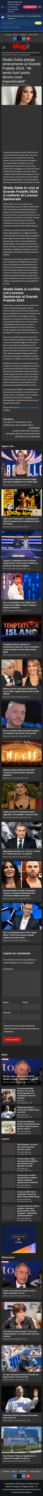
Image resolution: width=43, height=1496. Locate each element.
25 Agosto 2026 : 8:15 (25, 1133)
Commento (8, 969)
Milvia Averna (8, 778)
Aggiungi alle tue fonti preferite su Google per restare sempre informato (14, 7)
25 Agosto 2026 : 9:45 (25, 1154)
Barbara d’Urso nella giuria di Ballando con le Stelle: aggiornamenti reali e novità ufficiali (21, 691)
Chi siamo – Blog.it (11, 35)
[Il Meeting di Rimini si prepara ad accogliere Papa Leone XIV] (8, 1112)
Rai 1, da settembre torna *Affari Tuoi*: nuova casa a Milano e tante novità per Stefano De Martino (19, 605)
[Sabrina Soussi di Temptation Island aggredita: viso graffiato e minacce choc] (21, 796)
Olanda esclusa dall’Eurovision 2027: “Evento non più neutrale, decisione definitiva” (19, 772)
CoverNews (16, 1492)
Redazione (23, 35)
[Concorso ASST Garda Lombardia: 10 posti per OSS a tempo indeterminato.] (8, 1196)
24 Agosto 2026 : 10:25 (24, 898)
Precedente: (18, 422)
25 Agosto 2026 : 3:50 (25, 1187)
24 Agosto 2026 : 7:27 (24, 940)
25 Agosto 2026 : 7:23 (24, 568)
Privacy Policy (33, 35)
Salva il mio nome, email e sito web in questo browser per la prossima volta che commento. (21, 1029)
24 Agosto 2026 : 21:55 (25, 1201)
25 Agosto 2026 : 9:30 (25, 1170)
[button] (3, 53)
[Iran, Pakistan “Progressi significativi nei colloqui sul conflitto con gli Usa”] (21, 1440)
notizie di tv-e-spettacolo (28, 407)
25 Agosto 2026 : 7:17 (24, 610)
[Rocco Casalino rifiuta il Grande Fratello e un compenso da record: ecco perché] (21, 714)
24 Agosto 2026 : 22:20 (24, 736)
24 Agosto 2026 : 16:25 (24, 817)
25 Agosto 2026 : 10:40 (25, 1117)
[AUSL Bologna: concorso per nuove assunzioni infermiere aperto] (8, 1149)
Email (25, 1002)
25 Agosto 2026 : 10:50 (22, 1379)
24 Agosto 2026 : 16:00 (25, 1220)
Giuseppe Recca (23, 1115)
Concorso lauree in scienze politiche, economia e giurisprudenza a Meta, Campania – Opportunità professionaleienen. (28, 1211)
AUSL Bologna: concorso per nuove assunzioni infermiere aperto (27, 1147)
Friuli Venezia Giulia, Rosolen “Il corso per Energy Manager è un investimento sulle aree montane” (26, 1093)
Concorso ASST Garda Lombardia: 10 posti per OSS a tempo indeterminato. (28, 1194)
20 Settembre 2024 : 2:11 (21, 85)
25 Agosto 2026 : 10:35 (23, 1461)
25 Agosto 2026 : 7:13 (24, 655)
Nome (6, 1002)
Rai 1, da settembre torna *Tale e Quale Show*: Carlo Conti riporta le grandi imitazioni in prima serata (20, 935)
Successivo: (23, 432)
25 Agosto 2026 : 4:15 (24, 697)
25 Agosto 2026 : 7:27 (24, 526)
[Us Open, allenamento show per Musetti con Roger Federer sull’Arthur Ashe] (21, 1358)
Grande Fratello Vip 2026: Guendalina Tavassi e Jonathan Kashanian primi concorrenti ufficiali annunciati (19, 893)
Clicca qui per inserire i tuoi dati (10, 27)
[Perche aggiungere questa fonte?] (40, 6)
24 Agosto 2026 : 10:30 (24, 856)
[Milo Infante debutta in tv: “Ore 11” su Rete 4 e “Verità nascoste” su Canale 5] (21, 835)
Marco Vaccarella (10, 1082)
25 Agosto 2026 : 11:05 (25, 1103)
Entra (38, 23)
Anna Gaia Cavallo (10, 485)
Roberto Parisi (9, 1379)
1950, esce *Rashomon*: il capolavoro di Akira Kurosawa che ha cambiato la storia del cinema (21, 521)
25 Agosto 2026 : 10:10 (24, 485)
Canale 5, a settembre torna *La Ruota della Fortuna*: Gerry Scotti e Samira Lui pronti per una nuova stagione (20, 563)
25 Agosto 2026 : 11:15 (23, 1082)
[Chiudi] (5, 7)
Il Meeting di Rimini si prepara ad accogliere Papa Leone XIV (28, 1109)
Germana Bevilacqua (25, 1131)
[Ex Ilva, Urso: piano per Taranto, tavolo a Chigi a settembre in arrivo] (21, 1072)
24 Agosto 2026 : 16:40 (21, 778)
